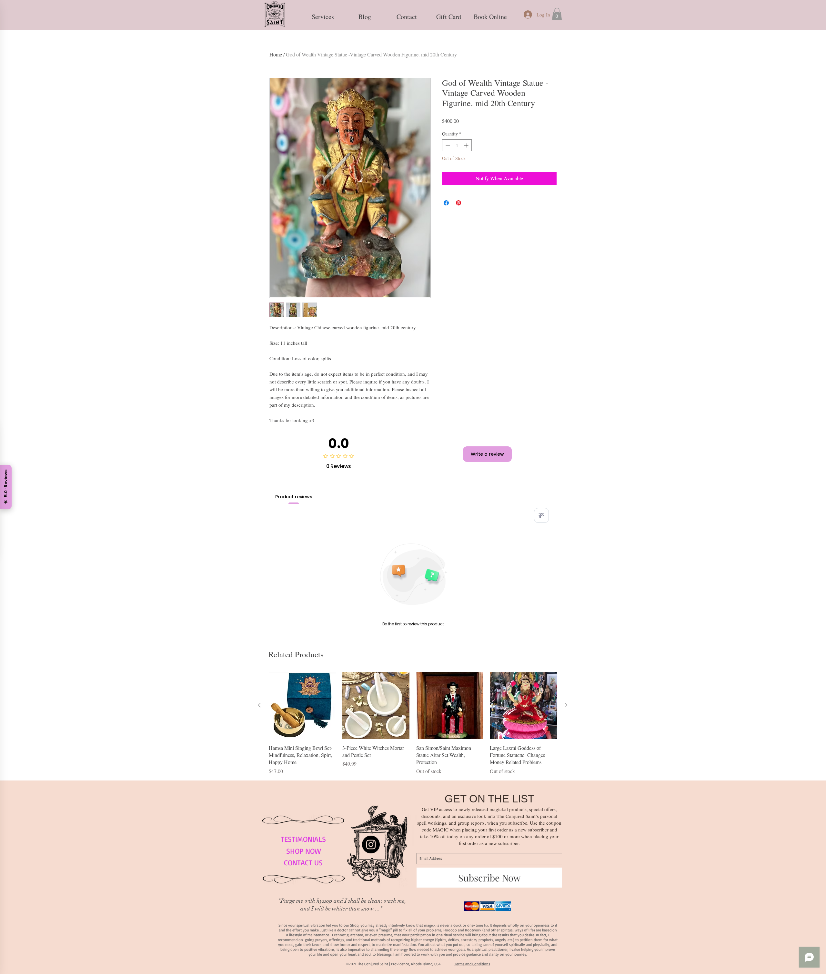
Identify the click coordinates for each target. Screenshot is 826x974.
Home (275, 54)
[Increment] (467, 145)
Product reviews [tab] (293, 496)
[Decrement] (447, 145)
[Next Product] (566, 705)
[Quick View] (302, 705)
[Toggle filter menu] (541, 515)
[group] (413, 723)
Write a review (487, 454)
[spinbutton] (457, 145)
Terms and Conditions (472, 963)
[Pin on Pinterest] (458, 203)
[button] (323, 14)
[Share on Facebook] (446, 203)
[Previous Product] (259, 705)
